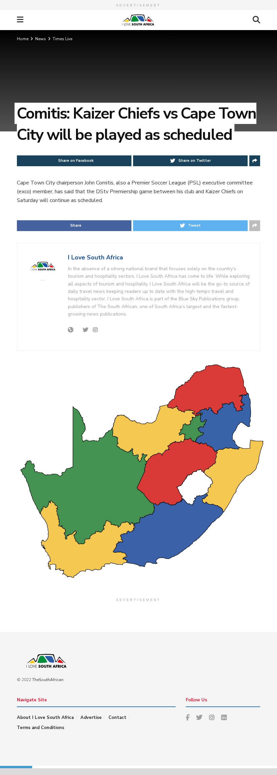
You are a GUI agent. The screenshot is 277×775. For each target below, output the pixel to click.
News (40, 39)
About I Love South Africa (45, 718)
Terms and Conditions (40, 728)
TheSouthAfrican (48, 679)
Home (22, 39)
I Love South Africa (95, 257)
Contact (117, 718)
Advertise (91, 718)
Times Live (62, 39)
